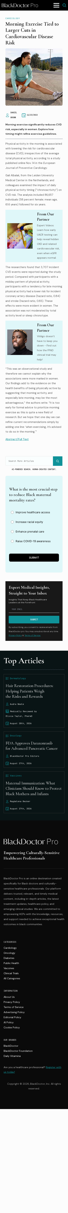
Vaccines (9, 968)
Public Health (11, 963)
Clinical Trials (11, 973)
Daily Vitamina (12, 1056)
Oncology (9, 953)
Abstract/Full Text (17, 439)
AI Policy (9, 1022)
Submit (34, 557)
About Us (9, 997)
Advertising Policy (14, 1012)
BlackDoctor (11, 1046)
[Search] (57, 461)
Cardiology (12, 18)
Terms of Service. (32, 635)
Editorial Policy (12, 1017)
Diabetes (9, 958)
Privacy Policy (15, 635)
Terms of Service (14, 1007)
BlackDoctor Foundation (18, 1051)
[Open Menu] (56, 5)
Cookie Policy (12, 1027)
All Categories (12, 978)
